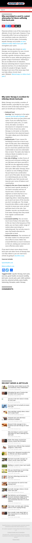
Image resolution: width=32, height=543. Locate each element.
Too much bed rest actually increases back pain (18, 405)
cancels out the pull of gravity (15, 116)
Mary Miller (13, 23)
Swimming (5, 282)
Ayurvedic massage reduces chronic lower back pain (18, 489)
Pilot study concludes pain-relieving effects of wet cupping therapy (18, 506)
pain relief (20, 278)
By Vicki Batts (17, 517)
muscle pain (13, 278)
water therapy (20, 282)
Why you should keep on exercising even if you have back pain (18, 470)
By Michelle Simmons (19, 414)
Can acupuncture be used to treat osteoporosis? (17, 483)
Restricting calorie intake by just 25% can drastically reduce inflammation (18, 386)
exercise (4, 276)
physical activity (13, 280)
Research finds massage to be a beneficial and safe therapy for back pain (18, 425)
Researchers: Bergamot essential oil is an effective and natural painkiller (19, 453)
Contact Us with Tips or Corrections (16, 532)
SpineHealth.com (7, 263)
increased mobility (23, 276)
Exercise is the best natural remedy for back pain (18, 399)
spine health (23, 280)
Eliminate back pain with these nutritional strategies (16, 418)
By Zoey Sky (17, 402)
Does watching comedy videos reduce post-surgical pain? (18, 412)
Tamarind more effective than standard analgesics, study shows (19, 446)
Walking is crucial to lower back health (19, 465)
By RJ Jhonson (17, 408)
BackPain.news (19, 256)
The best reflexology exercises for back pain (18, 477)
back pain (26, 274)
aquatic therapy (17, 274)
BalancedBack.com (8, 266)
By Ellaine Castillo (18, 421)
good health (12, 276)
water (24, 49)
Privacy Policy (16, 539)
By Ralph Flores (17, 503)
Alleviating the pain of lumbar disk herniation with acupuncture (18, 393)
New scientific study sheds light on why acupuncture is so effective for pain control (18, 514)
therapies (12, 282)
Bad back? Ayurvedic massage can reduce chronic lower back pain (17, 459)
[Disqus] (16, 313)
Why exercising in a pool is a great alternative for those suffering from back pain (18, 433)
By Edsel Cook (18, 395)
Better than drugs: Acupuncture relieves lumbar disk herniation (17, 440)
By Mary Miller (18, 389)
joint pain (5, 278)
